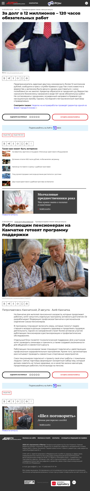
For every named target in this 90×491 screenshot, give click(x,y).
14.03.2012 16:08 (7, 9)
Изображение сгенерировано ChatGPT (16, 298)
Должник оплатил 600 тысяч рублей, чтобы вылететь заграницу (35, 159)
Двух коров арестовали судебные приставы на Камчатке (33, 182)
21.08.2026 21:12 (7, 222)
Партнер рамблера (42, 482)
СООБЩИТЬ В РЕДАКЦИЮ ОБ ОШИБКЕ (74, 438)
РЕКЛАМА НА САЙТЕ (29, 438)
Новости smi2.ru (10, 215)
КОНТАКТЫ (55, 438)
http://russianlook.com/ (15, 73)
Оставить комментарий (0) (70, 117)
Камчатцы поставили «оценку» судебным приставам (31, 167)
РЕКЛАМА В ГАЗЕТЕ (44, 438)
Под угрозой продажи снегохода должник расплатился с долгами (36, 174)
